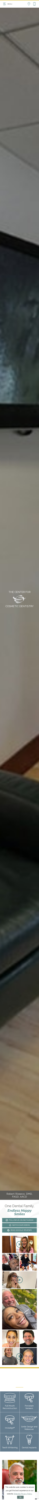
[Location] (30, 4)
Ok (20, 1497)
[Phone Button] (34, 4)
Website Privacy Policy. (23, 1494)
